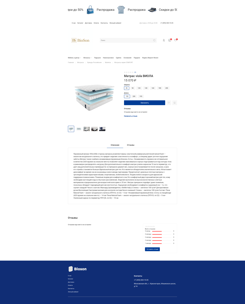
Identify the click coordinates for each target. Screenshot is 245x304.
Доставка (88, 23)
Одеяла (118, 58)
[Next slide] (118, 97)
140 (146, 88)
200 (166, 88)
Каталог (80, 23)
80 (126, 88)
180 (159, 88)
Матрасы (86, 58)
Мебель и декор (73, 58)
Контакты (104, 23)
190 (127, 96)
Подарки (137, 58)
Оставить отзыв (152, 249)
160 (153, 88)
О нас (74, 23)
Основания (127, 58)
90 (133, 88)
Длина (126, 93)
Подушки (97, 58)
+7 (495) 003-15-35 (166, 23)
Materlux (108, 62)
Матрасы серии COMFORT (123, 62)
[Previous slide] (71, 97)
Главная (71, 62)
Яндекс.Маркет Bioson (150, 58)
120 (139, 88)
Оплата (96, 23)
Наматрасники (108, 58)
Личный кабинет (115, 23)
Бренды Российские (94, 62)
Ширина (127, 85)
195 (141, 96)
